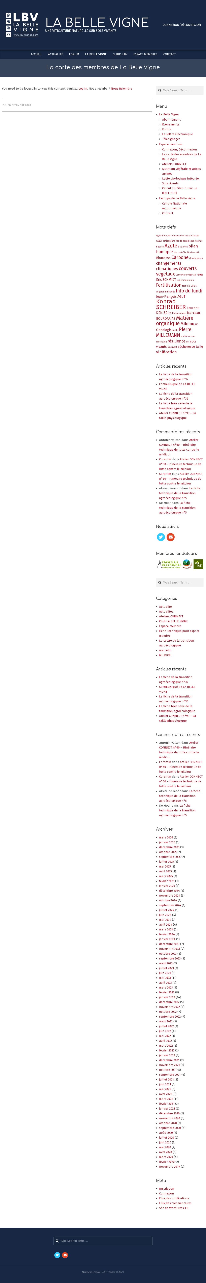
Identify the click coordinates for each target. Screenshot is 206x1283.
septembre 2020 (170, 1131)
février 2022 (166, 1054)
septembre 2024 (170, 909)
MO (196, 324)
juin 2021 (165, 1088)
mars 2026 (166, 841)
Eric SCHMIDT (166, 280)
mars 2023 (166, 991)
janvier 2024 (167, 943)
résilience (176, 341)
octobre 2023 (168, 957)
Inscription (166, 1192)
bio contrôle (180, 252)
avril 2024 (165, 928)
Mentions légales (91, 1275)
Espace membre (170, 630)
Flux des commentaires (175, 1207)
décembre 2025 (169, 851)
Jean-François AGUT (170, 297)
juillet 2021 (166, 1083)
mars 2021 (166, 1102)
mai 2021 (165, 1093)
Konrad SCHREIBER (171, 304)
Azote (171, 246)
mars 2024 (166, 933)
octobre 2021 (168, 1073)
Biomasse (163, 258)
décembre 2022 (169, 1005)
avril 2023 (165, 986)
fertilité (186, 286)
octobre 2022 (168, 1015)
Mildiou (187, 323)
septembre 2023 (170, 962)
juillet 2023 (166, 972)
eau (200, 274)
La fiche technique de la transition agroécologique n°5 (179, 493)
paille (175, 330)
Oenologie (164, 330)
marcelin (165, 654)
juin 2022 (165, 1035)
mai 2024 (165, 923)
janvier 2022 (167, 1059)
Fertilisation (168, 285)
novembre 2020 (169, 1122)
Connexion (166, 1197)
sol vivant (172, 347)
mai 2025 (165, 870)
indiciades (170, 291)
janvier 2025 (167, 889)
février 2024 (167, 938)
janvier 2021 (167, 1112)
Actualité (165, 610)
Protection (161, 341)
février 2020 (167, 1165)
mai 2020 (165, 1151)
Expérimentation (185, 280)
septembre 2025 (170, 860)
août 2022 (166, 1025)
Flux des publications (174, 1202)
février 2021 (166, 1107)
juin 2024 (165, 918)
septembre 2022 (170, 1020)
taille (199, 347)
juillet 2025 (166, 865)
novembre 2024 (169, 899)
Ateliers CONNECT (171, 620)
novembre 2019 (169, 1170)
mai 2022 (165, 1039)
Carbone (179, 257)
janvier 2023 (167, 1001)
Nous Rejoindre (121, 88)
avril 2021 (165, 1097)
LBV (169, 313)
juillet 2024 (166, 914)
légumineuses (179, 313)
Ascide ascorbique (185, 241)
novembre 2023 (169, 952)
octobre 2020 (168, 1126)
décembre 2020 (169, 1117)
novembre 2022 (169, 1010)
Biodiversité (193, 252)
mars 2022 (166, 1049)
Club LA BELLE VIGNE (173, 625)
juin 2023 (165, 976)
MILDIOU (165, 659)
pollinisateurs (188, 336)
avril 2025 (165, 875)
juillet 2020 (166, 1141)
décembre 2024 (169, 894)
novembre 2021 (169, 1068)
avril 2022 (165, 1044)
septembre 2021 (170, 1078)
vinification (166, 352)
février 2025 (166, 884)
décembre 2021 (169, 1064)
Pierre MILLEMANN (173, 332)
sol (187, 341)
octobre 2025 (168, 855)
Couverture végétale (186, 275)
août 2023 (166, 967)
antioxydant (169, 241)
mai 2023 (165, 981)
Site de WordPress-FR (173, 1212)
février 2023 (166, 996)
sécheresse (186, 347)
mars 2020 (166, 1160)
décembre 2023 (169, 947)
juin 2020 (165, 1146)
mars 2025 (166, 880)
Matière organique (174, 321)
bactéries (183, 246)
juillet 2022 (166, 1030)
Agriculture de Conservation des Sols (175, 235)
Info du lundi (189, 291)
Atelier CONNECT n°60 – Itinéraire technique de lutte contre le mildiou (181, 464)
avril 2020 (165, 1156)
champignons (196, 258)
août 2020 (166, 1136)
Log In (82, 88)
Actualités (166, 615)
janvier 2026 (167, 846)
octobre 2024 (168, 904)
